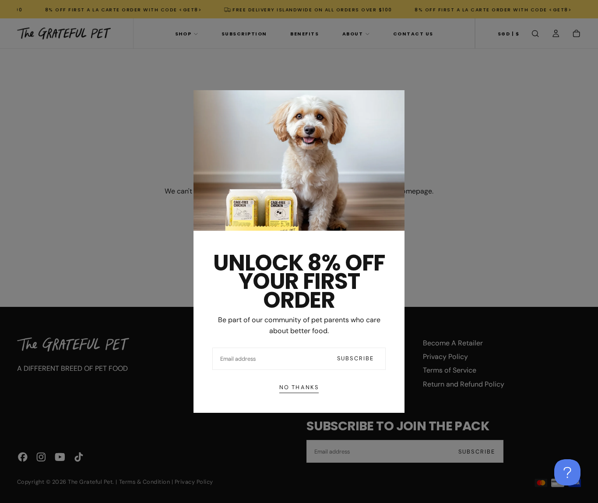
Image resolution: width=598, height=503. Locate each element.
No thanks (299, 387)
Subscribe (355, 358)
